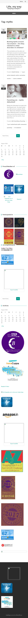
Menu (21, 1)
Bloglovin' (19, 199)
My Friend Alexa (16, 121)
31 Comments (17, 127)
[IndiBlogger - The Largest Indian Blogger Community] (6, 401)
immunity (13, 75)
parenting (9, 127)
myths (17, 75)
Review (17, 72)
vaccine (9, 78)
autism (8, 75)
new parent (24, 124)
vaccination (22, 75)
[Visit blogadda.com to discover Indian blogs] (12, 392)
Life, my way (14, 6)
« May (2, 159)
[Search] (18, 135)
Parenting (22, 121)
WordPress (19, 615)
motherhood (14, 124)
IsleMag (8, 615)
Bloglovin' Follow (5, 386)
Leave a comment (17, 78)
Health (13, 72)
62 (4, 258)
